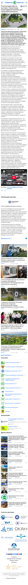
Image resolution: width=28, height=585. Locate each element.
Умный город (9, 391)
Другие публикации (5, 355)
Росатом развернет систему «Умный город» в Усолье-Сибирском (17, 482)
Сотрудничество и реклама (14, 558)
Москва (11, 424)
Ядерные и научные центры (15, 428)
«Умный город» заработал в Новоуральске (15, 467)
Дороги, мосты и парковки (12, 403)
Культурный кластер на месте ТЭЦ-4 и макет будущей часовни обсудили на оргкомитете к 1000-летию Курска (12, 326)
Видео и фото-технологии (12, 399)
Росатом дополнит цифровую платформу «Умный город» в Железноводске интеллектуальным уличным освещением (17, 475)
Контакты (14, 562)
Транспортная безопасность (13, 388)
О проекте (14, 557)
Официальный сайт (5, 238)
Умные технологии (10, 383)
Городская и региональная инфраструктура (12, 379)
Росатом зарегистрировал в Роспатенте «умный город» (15, 460)
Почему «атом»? (14, 560)
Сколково (12, 429)
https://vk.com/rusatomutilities (26, 238)
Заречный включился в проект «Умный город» (16, 489)
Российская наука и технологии (13, 366)
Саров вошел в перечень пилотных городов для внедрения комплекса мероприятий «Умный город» (17, 503)
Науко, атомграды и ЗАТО (12, 362)
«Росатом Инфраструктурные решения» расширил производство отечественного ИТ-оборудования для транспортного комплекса (13, 282)
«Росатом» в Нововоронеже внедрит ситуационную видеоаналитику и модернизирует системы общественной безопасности (13, 348)
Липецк (7, 411)
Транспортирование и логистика (14, 375)
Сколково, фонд (12, 426)
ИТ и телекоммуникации (15, 421)
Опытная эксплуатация (11, 407)
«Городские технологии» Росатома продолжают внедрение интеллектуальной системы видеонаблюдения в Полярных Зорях (12, 305)
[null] (18, 29)
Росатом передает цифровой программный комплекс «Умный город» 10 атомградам (16, 453)
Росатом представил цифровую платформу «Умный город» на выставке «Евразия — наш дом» (16, 446)
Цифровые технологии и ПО (12, 371)
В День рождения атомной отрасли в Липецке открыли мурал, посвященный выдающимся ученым (13, 260)
